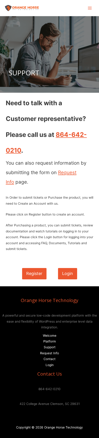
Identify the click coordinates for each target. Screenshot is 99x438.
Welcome (49, 335)
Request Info (49, 353)
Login (50, 365)
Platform (49, 341)
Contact (49, 359)
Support (49, 347)
